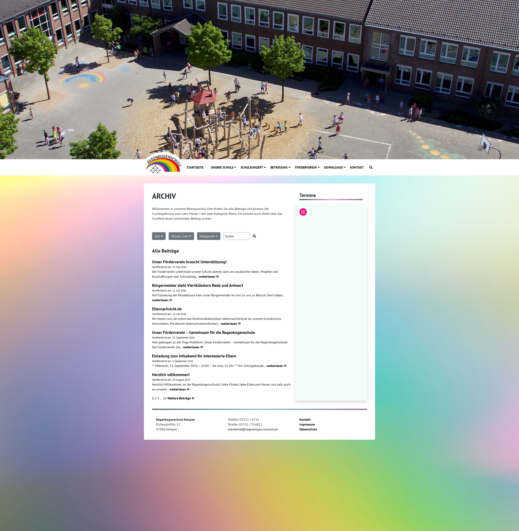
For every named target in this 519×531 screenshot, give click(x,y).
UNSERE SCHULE (222, 167)
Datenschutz (308, 429)
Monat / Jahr (180, 236)
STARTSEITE (195, 167)
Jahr (158, 236)
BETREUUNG (279, 167)
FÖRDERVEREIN (306, 167)
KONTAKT (357, 167)
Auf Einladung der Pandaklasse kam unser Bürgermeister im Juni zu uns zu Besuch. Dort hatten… (218, 295)
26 (165, 398)
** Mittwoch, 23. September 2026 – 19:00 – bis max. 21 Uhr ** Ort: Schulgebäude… (209, 366)
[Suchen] (371, 167)
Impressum (307, 424)
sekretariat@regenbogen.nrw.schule (253, 429)
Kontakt (305, 419)
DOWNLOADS (333, 167)
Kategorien (208, 236)
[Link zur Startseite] (163, 162)
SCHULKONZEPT (252, 167)
